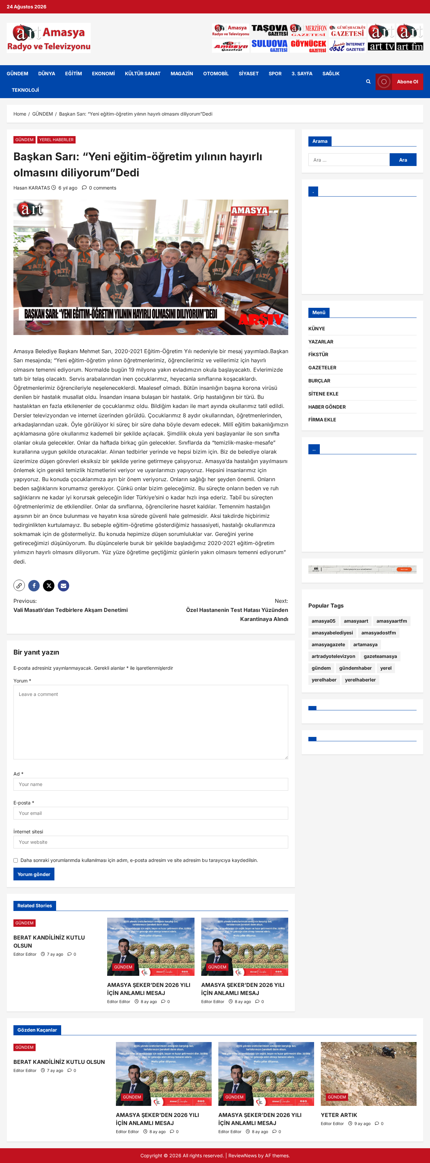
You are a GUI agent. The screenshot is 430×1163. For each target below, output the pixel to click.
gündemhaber (355, 668)
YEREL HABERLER (56, 139)
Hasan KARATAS (31, 188)
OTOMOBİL (216, 73)
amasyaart (356, 621)
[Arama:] (349, 159)
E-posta (23, 802)
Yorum (22, 680)
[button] (19, 585)
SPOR (275, 73)
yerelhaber (324, 679)
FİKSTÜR (318, 354)
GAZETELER (322, 367)
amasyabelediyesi (332, 632)
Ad (18, 774)
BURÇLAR (319, 380)
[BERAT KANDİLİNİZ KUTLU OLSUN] (56, 923)
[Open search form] (368, 81)
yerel (386, 668)
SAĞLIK (331, 73)
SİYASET (249, 73)
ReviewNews (242, 1155)
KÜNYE (316, 328)
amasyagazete (328, 644)
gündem (321, 668)
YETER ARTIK (339, 1115)
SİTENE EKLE (323, 394)
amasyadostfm (378, 632)
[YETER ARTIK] (369, 1074)
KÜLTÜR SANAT (143, 73)
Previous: (70, 605)
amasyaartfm (392, 621)
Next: (237, 609)
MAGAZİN (182, 73)
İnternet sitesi (28, 831)
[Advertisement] (362, 245)
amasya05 (324, 621)
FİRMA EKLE (322, 419)
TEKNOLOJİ (25, 90)
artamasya (365, 644)
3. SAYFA (302, 73)
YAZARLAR (320, 341)
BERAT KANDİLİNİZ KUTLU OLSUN (59, 1061)
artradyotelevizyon (333, 656)
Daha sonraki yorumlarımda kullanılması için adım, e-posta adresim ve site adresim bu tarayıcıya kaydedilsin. (139, 860)
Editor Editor (25, 954)
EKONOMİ (103, 73)
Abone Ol (407, 81)
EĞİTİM (73, 73)
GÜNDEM (17, 73)
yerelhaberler (360, 679)
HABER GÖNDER (327, 407)
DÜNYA (46, 73)
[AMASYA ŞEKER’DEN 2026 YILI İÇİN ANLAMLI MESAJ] (150, 947)
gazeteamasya (380, 656)
